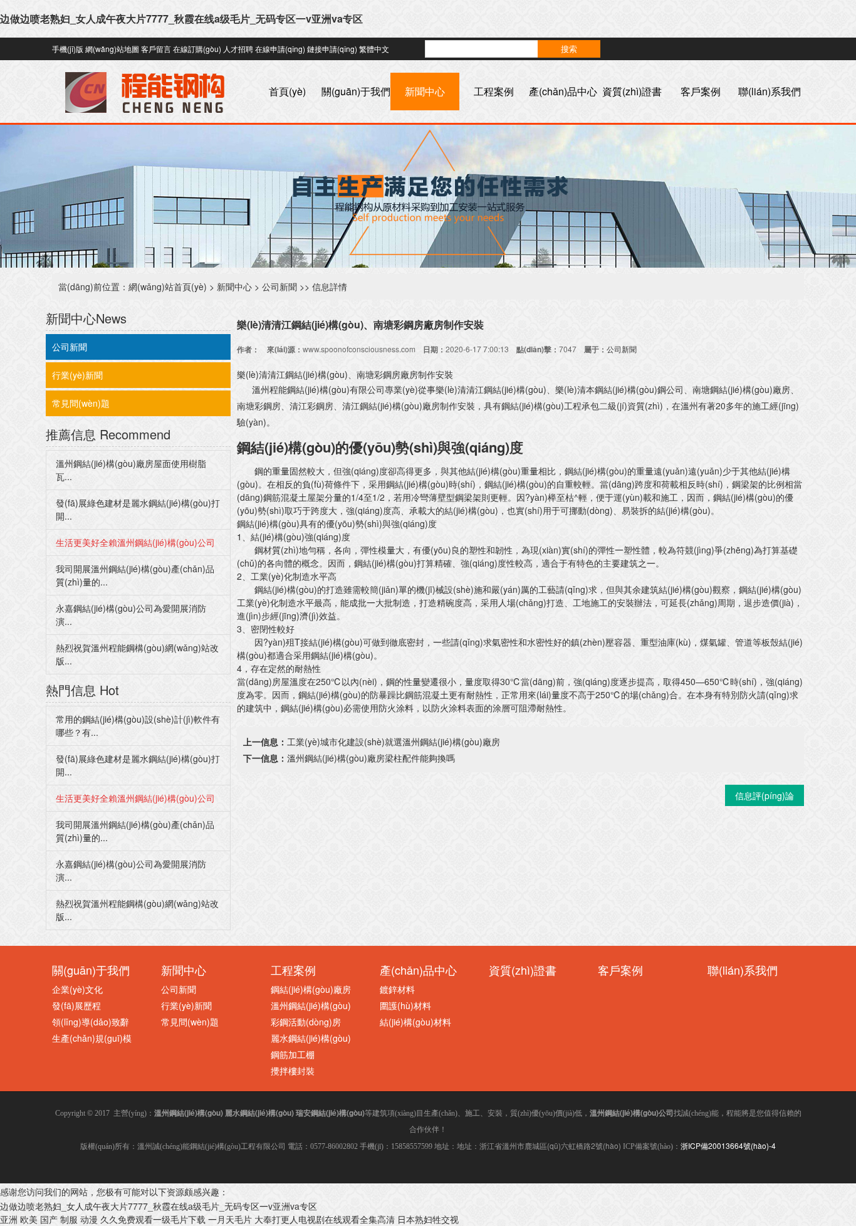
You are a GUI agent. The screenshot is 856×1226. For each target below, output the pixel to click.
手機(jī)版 (67, 48)
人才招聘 (238, 48)
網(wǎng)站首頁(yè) (167, 286)
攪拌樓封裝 (293, 1070)
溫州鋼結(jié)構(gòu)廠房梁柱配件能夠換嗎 (371, 758)
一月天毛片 (230, 1219)
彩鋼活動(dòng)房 (306, 1021)
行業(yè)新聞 (77, 375)
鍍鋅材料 (397, 989)
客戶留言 (156, 48)
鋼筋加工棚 (293, 1054)
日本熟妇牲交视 (428, 1219)
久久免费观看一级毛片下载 (153, 1219)
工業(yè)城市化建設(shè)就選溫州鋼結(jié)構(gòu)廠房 (393, 741)
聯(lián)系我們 (769, 91)
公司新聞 (279, 286)
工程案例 (494, 91)
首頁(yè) (287, 91)
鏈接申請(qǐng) (332, 48)
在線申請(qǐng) (280, 48)
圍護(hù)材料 (405, 1005)
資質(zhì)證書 (632, 91)
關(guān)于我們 (355, 91)
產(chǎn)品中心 (563, 91)
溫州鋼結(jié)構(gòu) (311, 1005)
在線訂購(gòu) (197, 48)
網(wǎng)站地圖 (112, 48)
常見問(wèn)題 (81, 403)
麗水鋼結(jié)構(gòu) (311, 1038)
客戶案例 (701, 91)
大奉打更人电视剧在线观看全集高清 (324, 1219)
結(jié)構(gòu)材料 (415, 1021)
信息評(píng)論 (764, 795)
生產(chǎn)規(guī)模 (92, 1038)
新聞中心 (425, 91)
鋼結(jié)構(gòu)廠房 (311, 989)
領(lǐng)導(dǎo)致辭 (90, 1021)
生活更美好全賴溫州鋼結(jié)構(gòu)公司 (135, 542)
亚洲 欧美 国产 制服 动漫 (49, 1219)
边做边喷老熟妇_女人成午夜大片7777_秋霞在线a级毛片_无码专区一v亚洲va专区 (181, 18)
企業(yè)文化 (77, 989)
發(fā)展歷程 (76, 1005)
